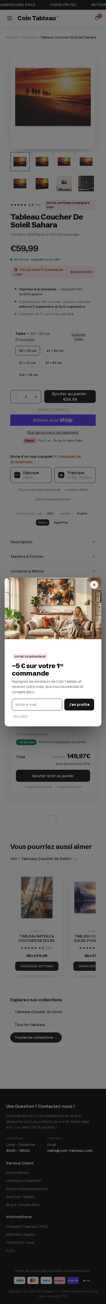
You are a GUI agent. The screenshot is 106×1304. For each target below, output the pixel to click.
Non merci (20, 716)
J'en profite (79, 704)
